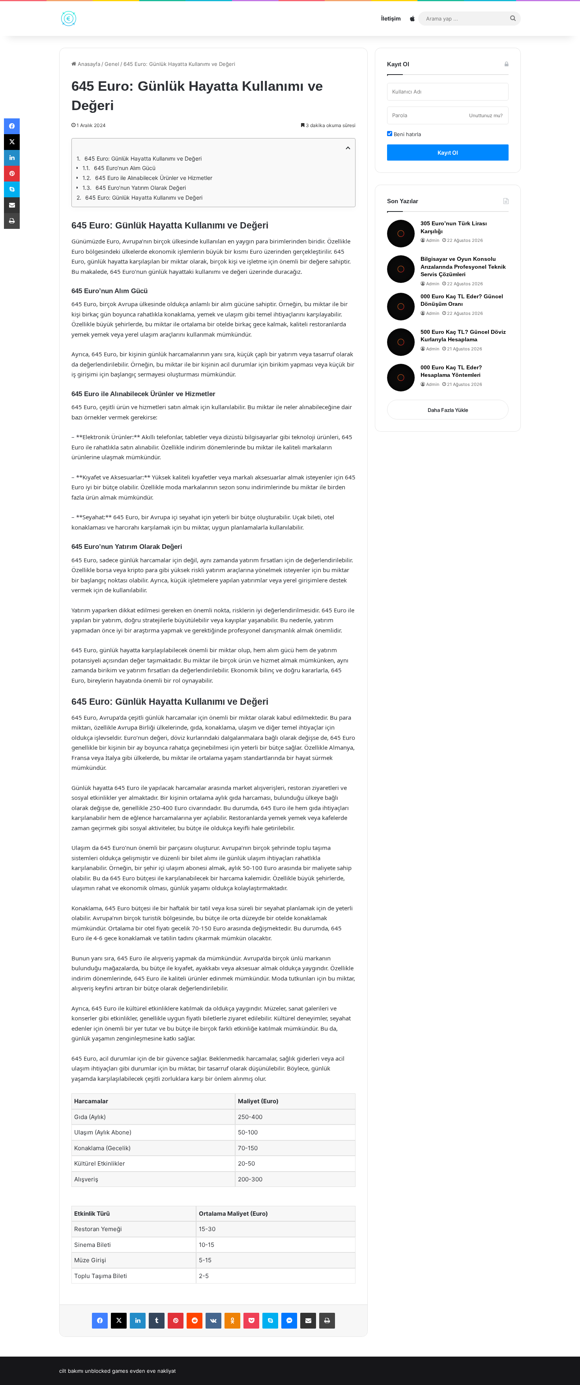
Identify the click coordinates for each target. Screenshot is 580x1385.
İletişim (391, 18)
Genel (112, 64)
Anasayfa (88, 64)
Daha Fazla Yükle (448, 410)
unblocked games (106, 1371)
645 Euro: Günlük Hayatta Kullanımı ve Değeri (143, 158)
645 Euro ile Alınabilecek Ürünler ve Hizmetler (153, 177)
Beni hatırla (406, 134)
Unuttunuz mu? (486, 115)
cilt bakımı (71, 1371)
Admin (432, 240)
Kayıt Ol (448, 152)
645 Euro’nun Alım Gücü (124, 168)
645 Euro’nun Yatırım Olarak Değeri (140, 187)
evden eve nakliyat (153, 1371)
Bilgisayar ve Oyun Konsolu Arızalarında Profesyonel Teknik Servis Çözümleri (463, 266)
